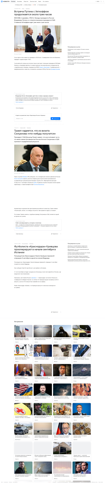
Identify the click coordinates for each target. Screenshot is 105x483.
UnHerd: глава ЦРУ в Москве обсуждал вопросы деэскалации (79, 63)
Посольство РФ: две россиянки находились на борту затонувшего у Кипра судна (79, 57)
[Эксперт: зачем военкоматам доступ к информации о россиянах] (62, 354)
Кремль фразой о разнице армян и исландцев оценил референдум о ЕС (79, 53)
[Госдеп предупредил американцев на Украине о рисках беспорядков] (62, 451)
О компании (6, 482)
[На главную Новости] (6, 1)
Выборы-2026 (19, 4)
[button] (38, 39)
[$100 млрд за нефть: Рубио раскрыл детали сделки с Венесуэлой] (82, 471)
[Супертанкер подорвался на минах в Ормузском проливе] (43, 432)
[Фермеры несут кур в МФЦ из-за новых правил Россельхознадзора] (62, 412)
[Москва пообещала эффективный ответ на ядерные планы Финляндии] (43, 451)
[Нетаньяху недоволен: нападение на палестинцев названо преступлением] (23, 451)
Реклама (10, 482)
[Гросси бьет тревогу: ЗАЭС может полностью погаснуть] (82, 412)
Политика (28, 8)
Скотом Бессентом (39, 184)
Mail (2, 482)
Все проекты (15, 482)
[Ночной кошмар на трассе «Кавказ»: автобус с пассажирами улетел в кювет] (23, 412)
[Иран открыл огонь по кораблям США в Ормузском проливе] (43, 471)
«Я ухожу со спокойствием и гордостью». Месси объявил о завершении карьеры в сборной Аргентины (78, 246)
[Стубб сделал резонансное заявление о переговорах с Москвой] (62, 373)
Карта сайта (100, 482)
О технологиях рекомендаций (62, 482)
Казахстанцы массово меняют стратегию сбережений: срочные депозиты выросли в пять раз (79, 260)
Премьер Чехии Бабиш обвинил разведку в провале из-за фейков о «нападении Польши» (79, 257)
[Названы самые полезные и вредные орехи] (82, 432)
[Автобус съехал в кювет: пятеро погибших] (82, 334)
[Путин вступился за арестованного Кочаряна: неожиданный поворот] (23, 373)
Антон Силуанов (18, 178)
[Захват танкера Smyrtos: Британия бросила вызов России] (43, 334)
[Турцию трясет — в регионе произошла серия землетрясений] (82, 451)
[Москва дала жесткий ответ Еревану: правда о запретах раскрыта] (23, 334)
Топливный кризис (43, 4)
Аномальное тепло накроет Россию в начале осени (78, 50)
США (35, 182)
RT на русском (25, 243)
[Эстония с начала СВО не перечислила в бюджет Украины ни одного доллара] (82, 354)
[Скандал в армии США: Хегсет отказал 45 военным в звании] (43, 354)
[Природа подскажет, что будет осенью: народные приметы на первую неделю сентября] (82, 393)
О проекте (54, 482)
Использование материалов (86, 482)
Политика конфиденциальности (74, 482)
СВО (35, 4)
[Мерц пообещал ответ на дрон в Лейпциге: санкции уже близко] (62, 432)
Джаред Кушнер (55, 69)
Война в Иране (28, 4)
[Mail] (2, 1)
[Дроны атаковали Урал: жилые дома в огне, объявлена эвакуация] (23, 354)
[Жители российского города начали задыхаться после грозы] (62, 393)
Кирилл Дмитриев (44, 67)
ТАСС (23, 8)
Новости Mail (22, 127)
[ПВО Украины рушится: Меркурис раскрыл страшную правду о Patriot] (23, 471)
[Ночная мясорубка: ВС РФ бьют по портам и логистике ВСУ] (43, 412)
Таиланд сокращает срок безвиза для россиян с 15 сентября (79, 60)
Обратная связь (95, 482)
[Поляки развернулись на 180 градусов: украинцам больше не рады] (43, 373)
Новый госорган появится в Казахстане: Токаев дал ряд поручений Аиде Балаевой (79, 253)
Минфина (24, 176)
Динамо (34, 277)
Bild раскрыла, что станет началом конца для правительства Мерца (78, 250)
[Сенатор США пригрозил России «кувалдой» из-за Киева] (43, 393)
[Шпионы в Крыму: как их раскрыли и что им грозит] (62, 334)
